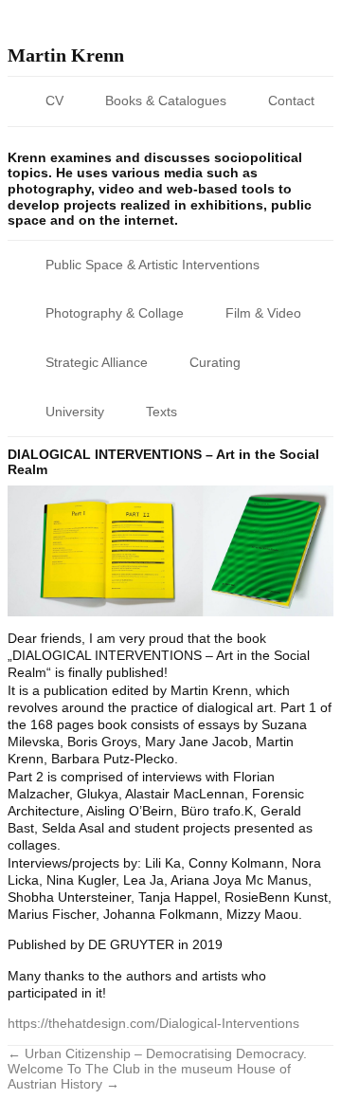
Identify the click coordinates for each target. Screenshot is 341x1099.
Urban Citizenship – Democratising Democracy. (157, 1053)
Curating (215, 362)
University (74, 411)
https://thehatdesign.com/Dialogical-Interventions (153, 1023)
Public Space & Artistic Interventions (152, 264)
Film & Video (263, 313)
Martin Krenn (66, 55)
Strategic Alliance (96, 362)
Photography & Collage (114, 313)
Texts (161, 411)
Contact (291, 100)
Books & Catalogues (165, 100)
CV (54, 100)
